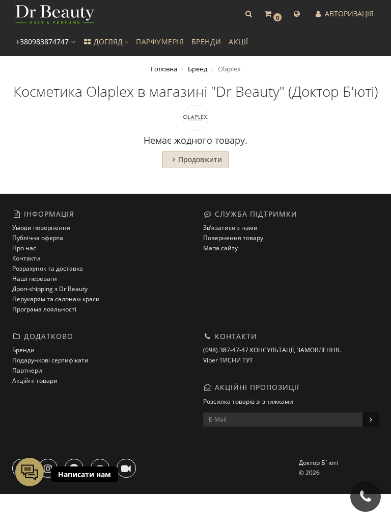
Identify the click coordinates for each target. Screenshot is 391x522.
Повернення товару (233, 237)
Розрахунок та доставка (47, 268)
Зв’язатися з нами (230, 227)
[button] (248, 14)
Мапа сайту (220, 248)
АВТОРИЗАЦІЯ (348, 13)
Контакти (26, 258)
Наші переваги (34, 278)
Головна (164, 68)
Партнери (27, 370)
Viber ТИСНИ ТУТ (228, 360)
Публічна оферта (37, 237)
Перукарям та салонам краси (56, 299)
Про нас (24, 248)
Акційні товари (35, 380)
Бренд (197, 68)
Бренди (23, 350)
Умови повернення (41, 227)
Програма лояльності (44, 309)
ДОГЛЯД (108, 41)
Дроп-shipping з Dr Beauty (50, 288)
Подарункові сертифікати (50, 360)
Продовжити (200, 159)
